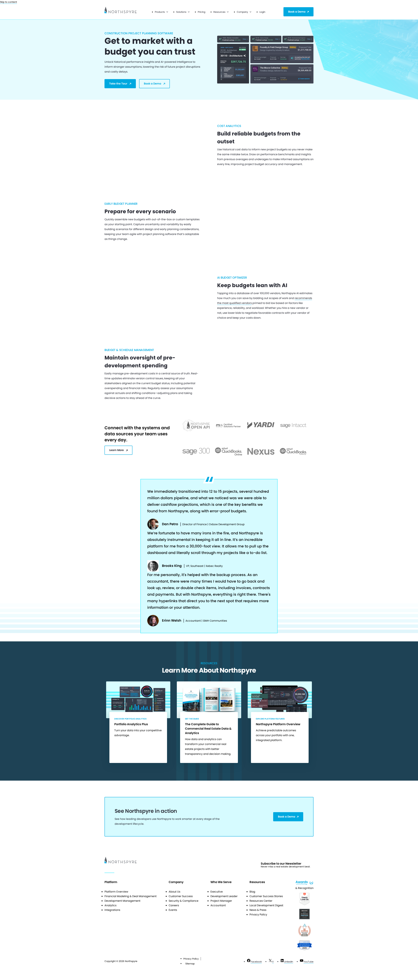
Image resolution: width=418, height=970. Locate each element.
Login (262, 12)
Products (160, 12)
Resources (219, 12)
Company (242, 12)
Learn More (116, 450)
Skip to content (8, 2)
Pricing (201, 12)
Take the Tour (118, 83)
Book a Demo (296, 12)
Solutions (181, 12)
